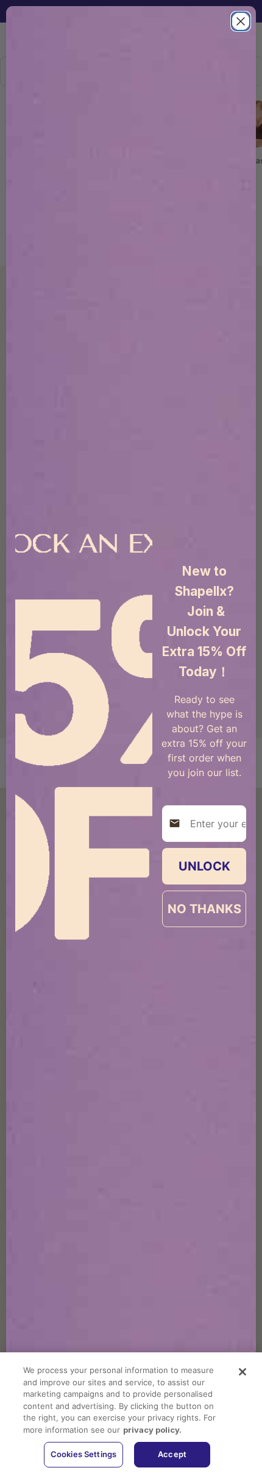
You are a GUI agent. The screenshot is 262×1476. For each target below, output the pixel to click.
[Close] (242, 1371)
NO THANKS (204, 909)
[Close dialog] (241, 21)
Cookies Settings (83, 1454)
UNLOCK (204, 866)
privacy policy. (152, 1430)
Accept (172, 1454)
